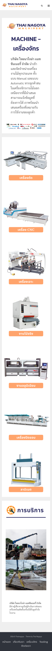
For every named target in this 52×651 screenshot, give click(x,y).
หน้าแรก (6, 642)
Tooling (43, 642)
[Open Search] (42, 6)
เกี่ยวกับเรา (18, 642)
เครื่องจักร (32, 642)
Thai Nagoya (37, 636)
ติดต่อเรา (26, 646)
